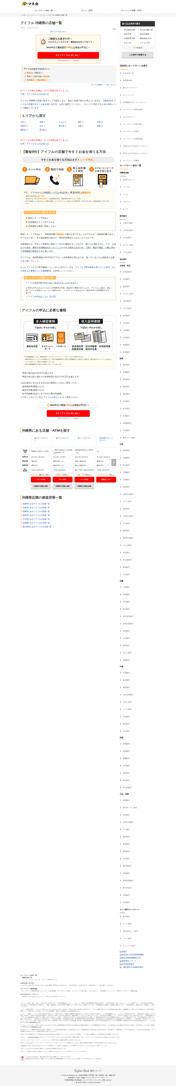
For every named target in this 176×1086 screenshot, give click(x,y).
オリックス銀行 (128, 946)
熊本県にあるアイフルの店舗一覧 (36, 515)
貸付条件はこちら (35, 1022)
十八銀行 (126, 829)
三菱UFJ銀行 (127, 223)
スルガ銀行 (127, 545)
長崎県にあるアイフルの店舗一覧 (36, 511)
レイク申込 (84, 479)
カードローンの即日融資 (132, 109)
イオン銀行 (127, 938)
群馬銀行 (126, 394)
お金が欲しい (93, 985)
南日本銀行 (127, 888)
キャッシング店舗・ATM (131, 10)
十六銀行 (126, 523)
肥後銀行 (126, 851)
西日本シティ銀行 (129, 807)
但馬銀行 (126, 631)
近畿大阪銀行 (128, 623)
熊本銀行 (126, 844)
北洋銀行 (126, 279)
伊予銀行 (126, 766)
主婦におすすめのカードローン (135, 146)
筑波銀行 (126, 379)
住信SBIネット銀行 (130, 931)
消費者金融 (127, 80)
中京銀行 (126, 574)
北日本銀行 (127, 301)
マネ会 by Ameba (33, 1037)
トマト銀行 (127, 709)
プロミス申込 (40, 479)
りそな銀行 (127, 252)
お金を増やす (73, 985)
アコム (125, 194)
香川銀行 (126, 780)
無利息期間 (144, 34)
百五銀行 (126, 602)
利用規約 (71, 1078)
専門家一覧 (93, 1075)
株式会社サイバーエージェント (67, 1059)
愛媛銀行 (126, 758)
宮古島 (42, 130)
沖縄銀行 (126, 895)
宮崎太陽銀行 (128, 880)
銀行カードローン (129, 87)
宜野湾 (23, 126)
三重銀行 (126, 587)
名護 (80, 126)
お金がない (110, 985)
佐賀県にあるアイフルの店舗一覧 (36, 507)
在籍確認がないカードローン (134, 102)
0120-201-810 (87, 201)
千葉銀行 (126, 430)
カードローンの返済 (130, 131)
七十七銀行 (127, 308)
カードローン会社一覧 (44, 10)
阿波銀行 (126, 773)
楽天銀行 (126, 916)
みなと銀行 (127, 653)
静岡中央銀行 (128, 538)
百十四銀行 (127, 787)
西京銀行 (126, 724)
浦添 (80, 122)
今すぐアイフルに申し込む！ (68, 55)
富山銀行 (126, 465)
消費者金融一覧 (27, 977)
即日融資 (103, 991)
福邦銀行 (126, 645)
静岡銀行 (126, 530)
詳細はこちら (106, 479)
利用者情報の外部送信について (76, 1080)
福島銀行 (126, 345)
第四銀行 (126, 450)
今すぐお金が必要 (46, 985)
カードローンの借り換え (132, 124)
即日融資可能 (129, 30)
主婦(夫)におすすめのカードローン (33, 996)
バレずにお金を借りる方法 (30, 985)
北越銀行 (126, 458)
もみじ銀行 (127, 702)
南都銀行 (126, 660)
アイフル (42, 15)
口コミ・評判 (87, 10)
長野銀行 (126, 509)
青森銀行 (126, 286)
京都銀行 (126, 594)
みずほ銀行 (127, 237)
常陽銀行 (126, 372)
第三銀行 (126, 609)
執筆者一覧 (103, 1075)
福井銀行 (126, 487)
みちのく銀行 (128, 294)
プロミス (126, 201)
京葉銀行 (126, 416)
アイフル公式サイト (52, 397)
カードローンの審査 (130, 160)
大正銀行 (126, 638)
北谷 (42, 126)
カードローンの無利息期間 (30, 991)
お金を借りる (128, 73)
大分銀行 (126, 858)
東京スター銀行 (128, 438)
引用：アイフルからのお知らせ (34, 94)
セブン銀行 (127, 924)
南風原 (23, 130)
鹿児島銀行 (127, 866)
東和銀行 (126, 386)
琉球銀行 (126, 902)
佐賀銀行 (126, 815)
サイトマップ (95, 1080)
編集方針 (112, 1075)
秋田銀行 (126, 315)
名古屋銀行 (127, 560)
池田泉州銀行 (128, 616)
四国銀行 (126, 744)
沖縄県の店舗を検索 (41, 486)
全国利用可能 (129, 38)
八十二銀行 (127, 501)
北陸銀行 (126, 479)
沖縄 (99, 122)
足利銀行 (126, 401)
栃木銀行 (126, 408)
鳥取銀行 (126, 687)
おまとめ (127, 43)
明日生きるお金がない (60, 985)
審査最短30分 (145, 38)
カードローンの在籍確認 (132, 139)
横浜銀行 (126, 365)
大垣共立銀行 (128, 516)
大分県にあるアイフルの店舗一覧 (36, 519)
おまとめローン (128, 117)
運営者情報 (83, 1075)
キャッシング (128, 95)
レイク (125, 209)
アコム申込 (62, 479)
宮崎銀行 (126, 873)
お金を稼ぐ (102, 985)
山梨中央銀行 (128, 494)
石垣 (22, 122)
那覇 (99, 126)
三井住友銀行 (128, 230)
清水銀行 (126, 552)
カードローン (32, 15)
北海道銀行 (127, 272)
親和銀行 (126, 837)
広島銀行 (126, 716)
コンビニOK (145, 43)
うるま (62, 122)
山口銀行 (126, 731)
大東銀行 (126, 337)
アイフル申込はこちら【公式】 (42, 296)
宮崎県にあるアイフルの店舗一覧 (36, 523)
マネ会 (22, 15)
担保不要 (127, 34)
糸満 (42, 122)
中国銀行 (126, 673)
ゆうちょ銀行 (128, 245)
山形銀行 (126, 330)
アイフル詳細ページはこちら (102, 84)
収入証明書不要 (146, 30)
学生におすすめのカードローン (135, 153)
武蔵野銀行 (127, 423)
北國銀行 (126, 472)
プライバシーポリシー (99, 1078)
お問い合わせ (106, 1080)
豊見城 (62, 126)
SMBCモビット (128, 180)
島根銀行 (126, 680)
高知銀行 (126, 751)
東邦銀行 (126, 352)
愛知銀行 (126, 567)
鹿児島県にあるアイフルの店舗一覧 (37, 527)
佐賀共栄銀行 (128, 822)
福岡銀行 (126, 800)
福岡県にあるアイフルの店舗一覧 (36, 504)
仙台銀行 (126, 323)
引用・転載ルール (83, 1078)
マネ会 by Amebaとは (69, 1075)
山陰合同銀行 (128, 694)
